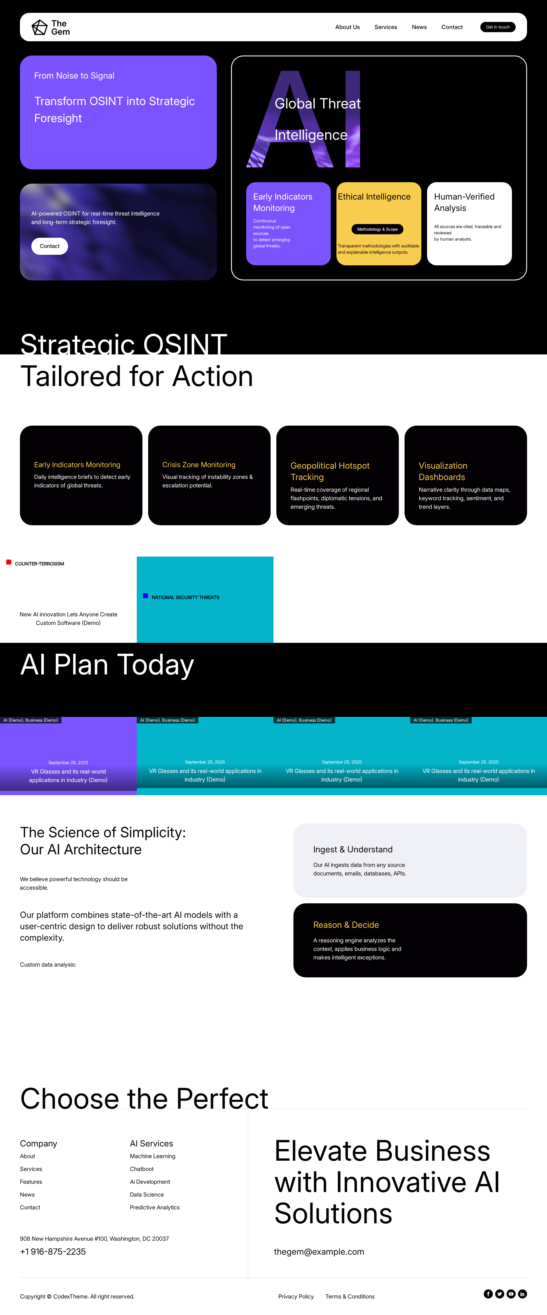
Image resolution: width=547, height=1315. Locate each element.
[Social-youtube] (511, 1293)
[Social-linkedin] (522, 1293)
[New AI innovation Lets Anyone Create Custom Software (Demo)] (68, 607)
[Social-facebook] (488, 1293)
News (419, 27)
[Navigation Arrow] (11, 604)
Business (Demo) (41, 720)
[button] (498, 27)
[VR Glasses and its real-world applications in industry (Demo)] (68, 754)
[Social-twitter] (499, 1293)
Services (386, 27)
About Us (347, 27)
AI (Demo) (13, 720)
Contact (452, 27)
